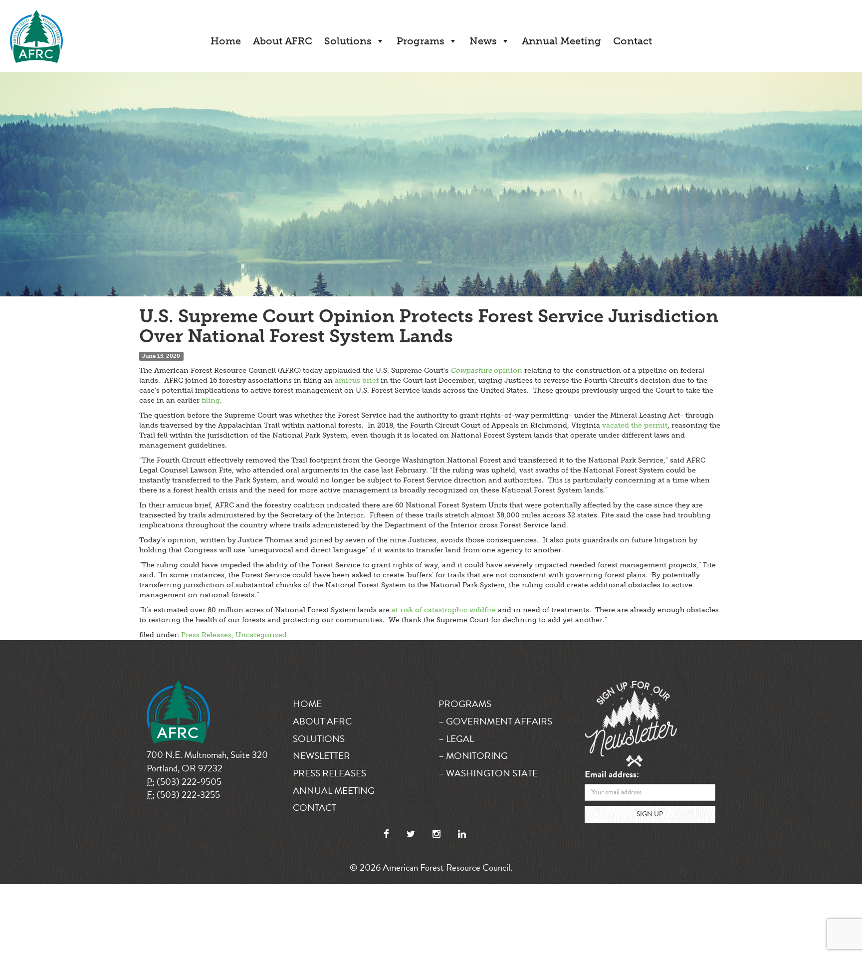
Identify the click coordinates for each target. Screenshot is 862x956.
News (483, 41)
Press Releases (206, 635)
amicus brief (357, 380)
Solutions (348, 41)
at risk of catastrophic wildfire (444, 610)
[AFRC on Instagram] (436, 834)
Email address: (612, 774)
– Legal (456, 738)
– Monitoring (473, 755)
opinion (486, 370)
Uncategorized (261, 635)
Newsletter (321, 755)
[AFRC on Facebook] (386, 834)
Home (226, 41)
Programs (420, 41)
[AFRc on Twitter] (411, 834)
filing (211, 400)
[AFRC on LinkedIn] (462, 834)
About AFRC (282, 41)
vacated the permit (634, 425)
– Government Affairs (495, 721)
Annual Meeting (561, 41)
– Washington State (488, 773)
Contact (632, 41)
